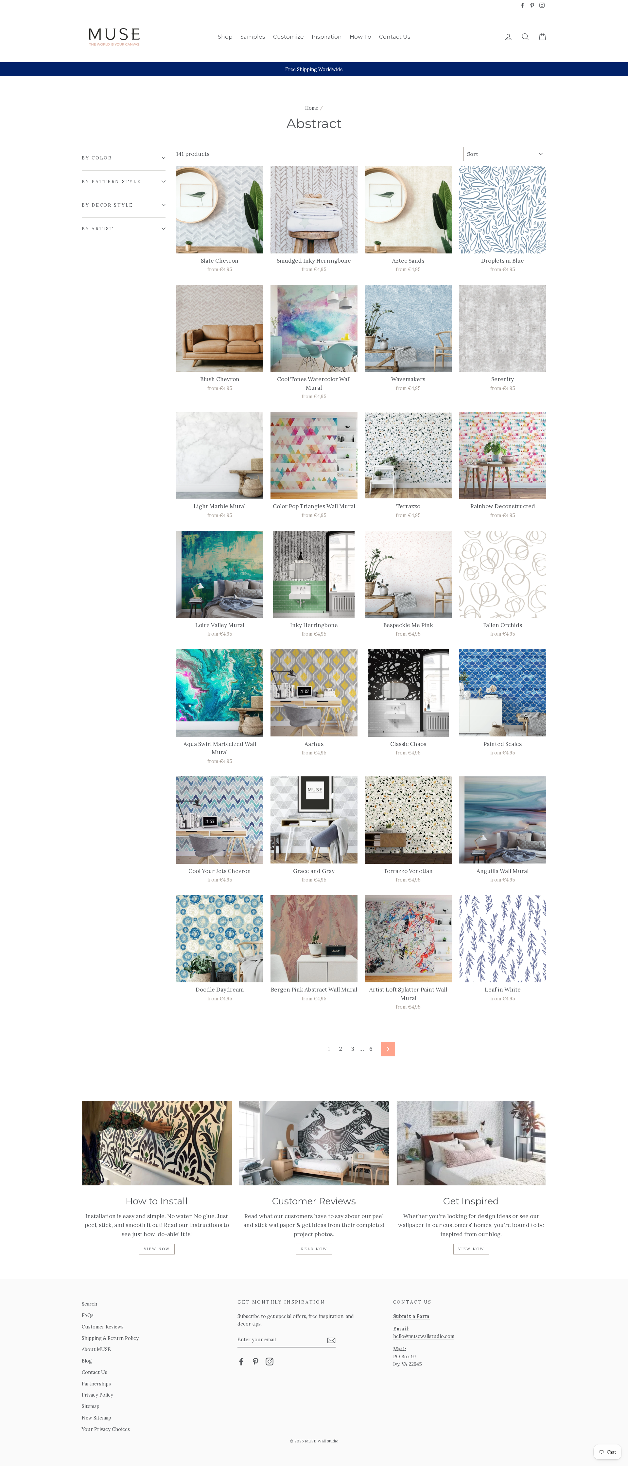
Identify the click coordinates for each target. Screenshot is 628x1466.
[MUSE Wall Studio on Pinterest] (255, 1361)
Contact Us (394, 36)
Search (89, 1304)
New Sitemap (96, 1418)
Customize (288, 36)
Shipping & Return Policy (110, 1338)
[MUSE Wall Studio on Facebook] (241, 1361)
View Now (157, 1249)
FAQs (88, 1315)
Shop (225, 36)
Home (311, 108)
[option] (314, 69)
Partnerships (96, 1384)
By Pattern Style (111, 181)
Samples (252, 36)
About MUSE (96, 1349)
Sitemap (90, 1406)
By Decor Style (107, 205)
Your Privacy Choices (106, 1429)
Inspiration (327, 36)
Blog (87, 1361)
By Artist (97, 229)
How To (360, 36)
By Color (97, 158)
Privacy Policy (97, 1395)
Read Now (314, 1249)
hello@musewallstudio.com (423, 1336)
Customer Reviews (103, 1327)
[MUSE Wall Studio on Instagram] (269, 1361)
